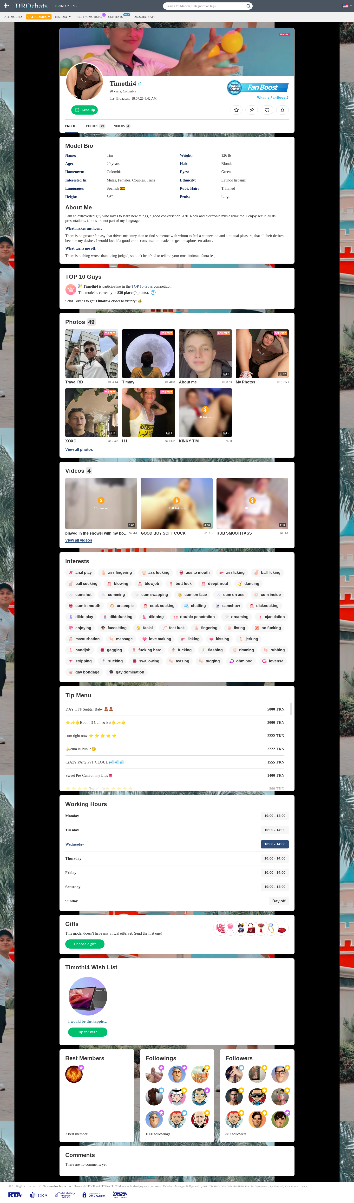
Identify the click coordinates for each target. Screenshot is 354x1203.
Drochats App (144, 17)
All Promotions (89, 17)
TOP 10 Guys (142, 286)
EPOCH (90, 1186)
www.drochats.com (58, 1186)
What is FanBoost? (273, 97)
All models (13, 17)
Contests (115, 17)
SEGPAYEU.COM (111, 1186)
